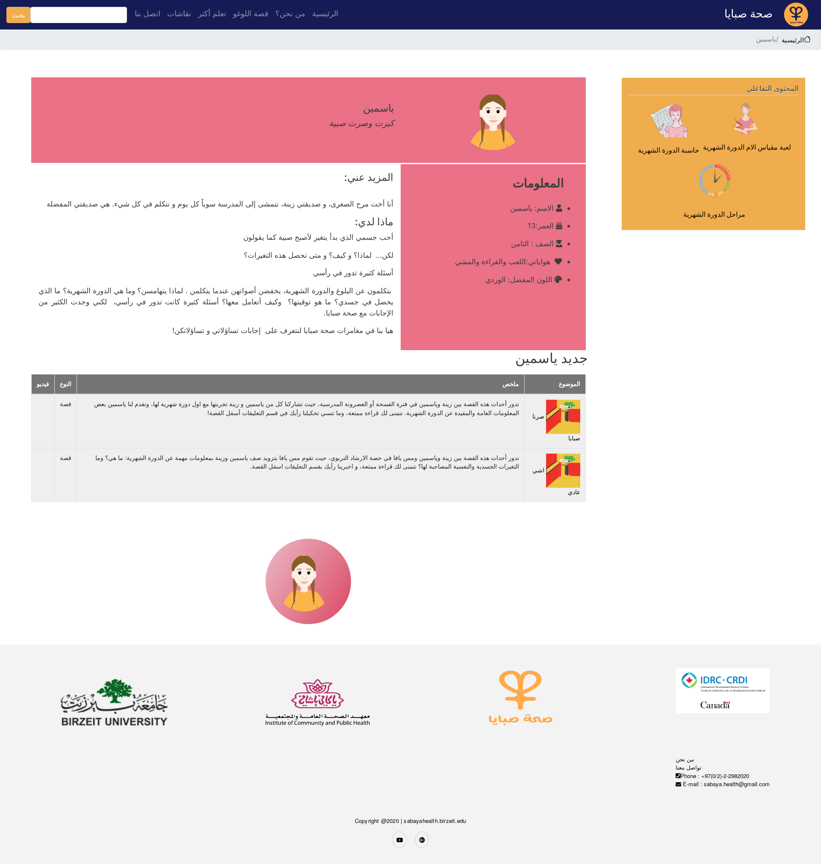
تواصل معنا (689, 767)
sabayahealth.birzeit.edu (435, 821)
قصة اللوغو (251, 13)
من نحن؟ (290, 13)
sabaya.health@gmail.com (737, 784)
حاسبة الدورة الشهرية (668, 150)
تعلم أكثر (212, 13)
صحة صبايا (750, 13)
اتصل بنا (147, 13)
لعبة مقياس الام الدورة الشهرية (747, 147)
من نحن (685, 759)
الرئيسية (325, 13)
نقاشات (179, 13)
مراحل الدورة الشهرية (714, 214)
